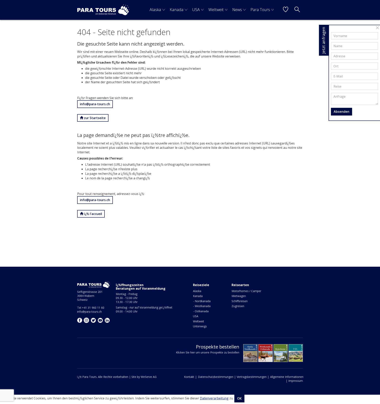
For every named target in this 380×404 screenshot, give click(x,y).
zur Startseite (94, 118)
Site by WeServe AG (144, 377)
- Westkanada (202, 306)
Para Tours (260, 9)
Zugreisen (238, 306)
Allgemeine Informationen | (286, 379)
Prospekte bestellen (217, 346)
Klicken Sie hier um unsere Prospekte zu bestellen (207, 352)
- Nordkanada (202, 301)
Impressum (295, 381)
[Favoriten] (285, 10)
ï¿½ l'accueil (92, 214)
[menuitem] (157, 10)
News (237, 9)
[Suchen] (297, 10)
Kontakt (189, 377)
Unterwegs (200, 326)
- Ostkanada (201, 311)
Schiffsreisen (240, 301)
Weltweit (216, 9)
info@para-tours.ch (95, 104)
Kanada (176, 9)
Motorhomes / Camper (246, 291)
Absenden (341, 111)
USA (196, 9)
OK (239, 398)
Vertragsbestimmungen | (253, 377)
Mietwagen (239, 296)
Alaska (155, 9)
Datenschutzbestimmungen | (217, 377)
